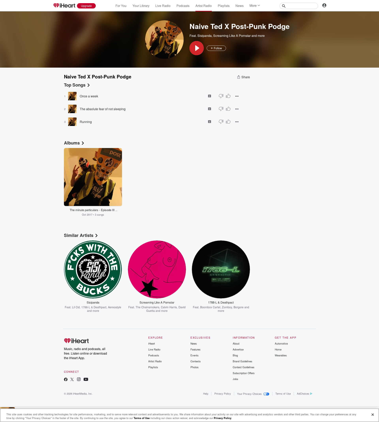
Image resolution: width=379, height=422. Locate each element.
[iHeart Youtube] (85, 379)
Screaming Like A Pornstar (232, 35)
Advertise (238, 349)
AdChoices (303, 393)
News (239, 5)
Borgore (239, 307)
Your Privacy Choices (249, 394)
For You (121, 5)
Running (86, 121)
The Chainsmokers (147, 307)
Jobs (235, 379)
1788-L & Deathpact (93, 307)
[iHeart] (64, 6)
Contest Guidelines (243, 367)
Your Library (140, 5)
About (236, 343)
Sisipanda (204, 35)
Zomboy (227, 307)
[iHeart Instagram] (79, 379)
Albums (72, 143)
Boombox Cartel (210, 307)
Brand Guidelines (242, 361)
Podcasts (183, 5)
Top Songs (74, 85)
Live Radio (163, 5)
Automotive (281, 343)
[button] (197, 48)
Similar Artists (78, 235)
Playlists (224, 5)
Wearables (281, 355)
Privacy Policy (222, 393)
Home (278, 349)
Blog (235, 355)
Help (205, 393)
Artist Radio (203, 5)
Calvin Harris (169, 307)
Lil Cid (76, 307)
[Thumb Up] (228, 96)
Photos (194, 367)
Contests (195, 361)
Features (195, 349)
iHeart (151, 343)
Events (194, 355)
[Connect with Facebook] (66, 379)
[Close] (372, 414)
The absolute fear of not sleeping (103, 109)
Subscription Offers (244, 373)
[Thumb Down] (221, 96)
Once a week (89, 96)
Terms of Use (283, 393)
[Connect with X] (72, 379)
